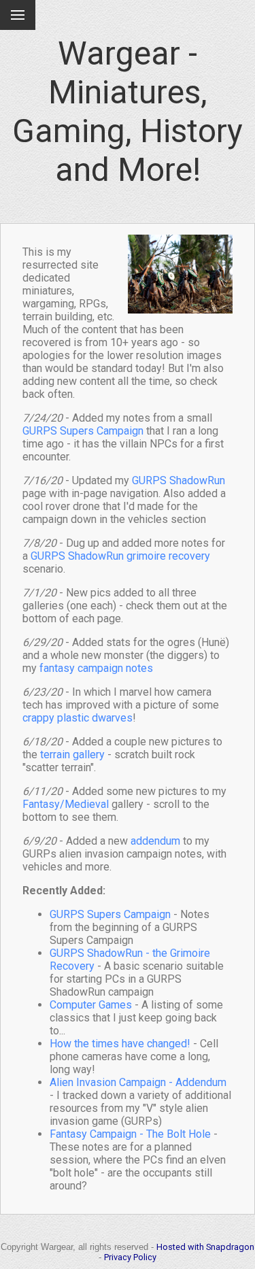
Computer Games (91, 1004)
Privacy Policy (130, 1257)
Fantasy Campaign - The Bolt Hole (130, 1134)
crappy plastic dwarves (77, 717)
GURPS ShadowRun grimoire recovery (120, 555)
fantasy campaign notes (96, 668)
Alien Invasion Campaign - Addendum (138, 1082)
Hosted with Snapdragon (205, 1247)
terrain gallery (72, 754)
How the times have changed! (120, 1043)
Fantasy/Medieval (65, 804)
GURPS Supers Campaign (82, 430)
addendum (155, 840)
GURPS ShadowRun (178, 480)
